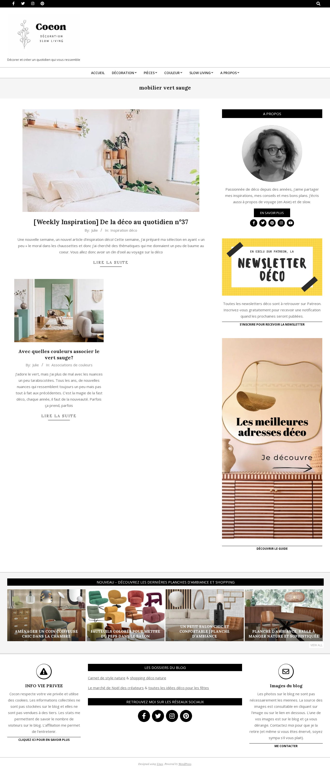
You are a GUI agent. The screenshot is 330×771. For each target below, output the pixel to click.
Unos (160, 764)
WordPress (185, 764)
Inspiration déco (123, 230)
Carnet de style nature (106, 677)
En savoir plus (272, 213)
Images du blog (286, 685)
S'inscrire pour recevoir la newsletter (272, 324)
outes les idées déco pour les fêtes (179, 687)
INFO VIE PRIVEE (44, 685)
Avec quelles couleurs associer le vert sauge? (59, 354)
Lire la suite (111, 262)
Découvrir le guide (272, 549)
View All (316, 645)
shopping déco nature (148, 677)
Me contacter (286, 746)
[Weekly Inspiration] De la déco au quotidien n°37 (111, 222)
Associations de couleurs (72, 364)
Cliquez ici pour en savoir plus (44, 740)
